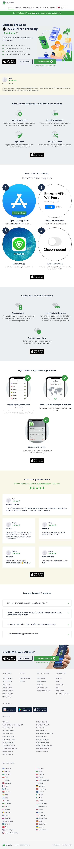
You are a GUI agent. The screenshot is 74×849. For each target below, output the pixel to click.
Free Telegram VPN (8, 736)
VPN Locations (28, 7)
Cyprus (7, 780)
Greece (7, 789)
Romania (7, 812)
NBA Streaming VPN (42, 748)
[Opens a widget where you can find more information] (65, 845)
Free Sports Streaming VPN (44, 733)
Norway (7, 809)
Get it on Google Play (25, 709)
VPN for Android (7, 687)
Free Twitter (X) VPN (8, 739)
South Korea (9, 821)
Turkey (7, 827)
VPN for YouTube (7, 754)
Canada (41, 774)
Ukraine (41, 827)
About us (59, 678)
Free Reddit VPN (7, 733)
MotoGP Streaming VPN (9, 748)
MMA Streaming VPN (8, 745)
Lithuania (8, 803)
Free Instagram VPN (8, 731)
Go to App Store (19, 213)
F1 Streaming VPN (41, 722)
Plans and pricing (25, 678)
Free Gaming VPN (7, 728)
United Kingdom (10, 830)
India (6, 795)
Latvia (41, 800)
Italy (40, 798)
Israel (6, 798)
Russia (41, 812)
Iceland (41, 792)
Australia (8, 768)
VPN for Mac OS (7, 694)
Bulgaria (7, 774)
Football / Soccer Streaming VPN (12, 725)
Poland (41, 809)
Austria (41, 768)
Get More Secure (45, 658)
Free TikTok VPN (41, 736)
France (7, 786)
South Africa (43, 818)
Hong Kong (42, 789)
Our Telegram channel (63, 694)
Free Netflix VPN (41, 731)
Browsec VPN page (18, 223)
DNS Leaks (5, 722)
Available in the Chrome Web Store (9, 709)
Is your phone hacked (43, 691)
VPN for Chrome (7, 678)
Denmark (8, 783)
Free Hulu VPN (40, 728)
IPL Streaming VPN (8, 742)
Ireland (41, 795)
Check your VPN (42, 687)
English (63, 7)
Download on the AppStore (9, 61)
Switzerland (42, 824)
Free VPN (40, 684)
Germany (42, 786)
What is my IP (41, 678)
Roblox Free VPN (7, 751)
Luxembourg (43, 803)
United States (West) (11, 833)
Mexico (7, 806)
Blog (57, 681)
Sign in (52, 7)
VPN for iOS (6, 684)
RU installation (25, 62)
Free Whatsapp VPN (42, 739)
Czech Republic (44, 780)
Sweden (7, 824)
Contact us (59, 684)
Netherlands (43, 806)
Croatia (41, 777)
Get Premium (43, 61)
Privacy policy (55, 845)
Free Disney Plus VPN (43, 725)
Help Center (60, 691)
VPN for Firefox (7, 681)
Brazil (41, 771)
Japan (7, 800)
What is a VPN (41, 681)
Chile (6, 777)
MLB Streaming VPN (42, 742)
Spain (40, 821)
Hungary (7, 792)
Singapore (42, 815)
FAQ (57, 687)
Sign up (45, 7)
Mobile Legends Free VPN (44, 745)
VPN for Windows (7, 691)
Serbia (7, 815)
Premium (18, 7)
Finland (41, 783)
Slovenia (7, 818)
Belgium (7, 771)
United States (43, 830)
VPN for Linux (6, 697)
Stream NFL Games (42, 751)
